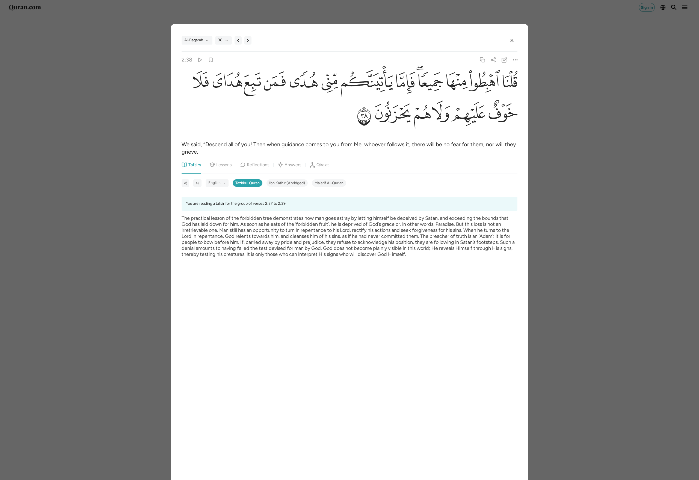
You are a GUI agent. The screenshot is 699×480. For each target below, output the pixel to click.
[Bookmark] (210, 60)
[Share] (493, 60)
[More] (515, 60)
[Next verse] (247, 40)
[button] (508, 83)
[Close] (512, 40)
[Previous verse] (238, 40)
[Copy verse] (482, 60)
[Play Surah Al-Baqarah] (200, 60)
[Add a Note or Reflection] (504, 60)
